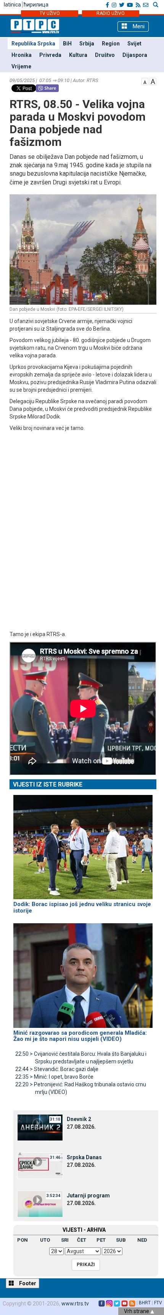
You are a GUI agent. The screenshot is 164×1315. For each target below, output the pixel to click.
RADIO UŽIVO (110, 13)
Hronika (21, 55)
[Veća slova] (153, 81)
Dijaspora (134, 55)
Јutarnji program (88, 1195)
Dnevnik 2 (79, 1119)
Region (111, 43)
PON (22, 1240)
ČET (81, 1240)
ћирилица (36, 5)
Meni (138, 26)
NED (142, 1240)
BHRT (145, 1302)
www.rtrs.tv (75, 1303)
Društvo (105, 55)
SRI (65, 1240)
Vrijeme (21, 66)
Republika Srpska (33, 43)
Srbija (86, 43)
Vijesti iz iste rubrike (47, 784)
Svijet (134, 43)
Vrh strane (137, 1311)
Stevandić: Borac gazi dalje (56, 1069)
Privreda (50, 55)
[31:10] (40, 1127)
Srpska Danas (84, 1157)
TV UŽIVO (50, 13)
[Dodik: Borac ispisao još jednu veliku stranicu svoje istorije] (83, 844)
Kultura (78, 55)
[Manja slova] (144, 81)
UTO (45, 1240)
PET (101, 1240)
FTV (158, 1302)
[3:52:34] (40, 1203)
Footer (27, 1283)
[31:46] (40, 1165)
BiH (67, 43)
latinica (12, 5)
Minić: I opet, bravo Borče (54, 1077)
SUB (121, 1240)
